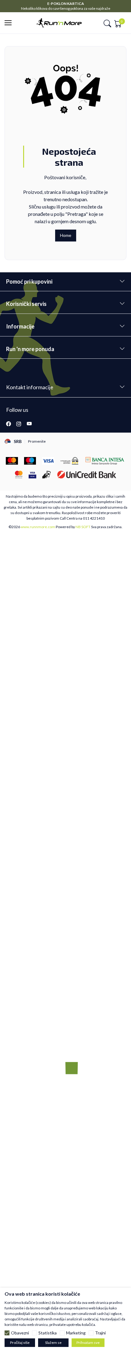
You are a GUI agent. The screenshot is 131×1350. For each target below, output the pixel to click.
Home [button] (65, 235)
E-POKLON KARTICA (65, 3)
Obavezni (20, 1333)
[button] (10, 23)
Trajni (100, 1333)
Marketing (76, 1333)
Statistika (47, 1333)
